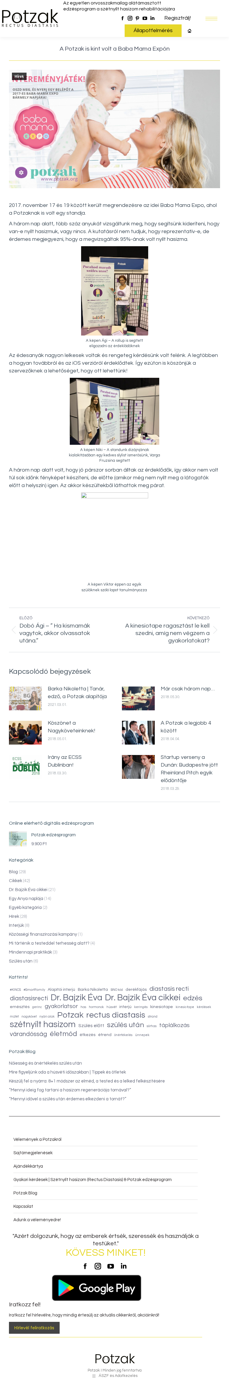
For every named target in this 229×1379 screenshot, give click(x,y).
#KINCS (15, 989)
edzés (192, 998)
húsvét (111, 1007)
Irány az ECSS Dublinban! (65, 761)
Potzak (70, 1015)
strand (152, 1016)
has (83, 1007)
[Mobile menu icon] (211, 18)
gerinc (37, 1007)
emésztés (20, 1007)
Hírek (19, 76)
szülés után (125, 1025)
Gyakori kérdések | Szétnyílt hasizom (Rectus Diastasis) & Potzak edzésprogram (92, 1179)
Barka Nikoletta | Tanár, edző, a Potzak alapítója (77, 692)
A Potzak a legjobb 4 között (186, 727)
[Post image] (25, 698)
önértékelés (123, 1035)
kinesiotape (161, 1007)
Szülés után (21, 961)
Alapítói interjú (61, 990)
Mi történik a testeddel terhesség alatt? (49, 943)
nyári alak (47, 1016)
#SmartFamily (34, 989)
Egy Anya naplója (26, 898)
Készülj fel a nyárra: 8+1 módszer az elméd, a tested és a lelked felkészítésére (87, 1081)
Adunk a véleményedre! (37, 1220)
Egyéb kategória (25, 907)
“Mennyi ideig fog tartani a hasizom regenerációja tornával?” (70, 1090)
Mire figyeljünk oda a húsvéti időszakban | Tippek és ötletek (67, 1072)
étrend (105, 1035)
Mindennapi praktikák (30, 952)
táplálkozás (174, 1025)
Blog (13, 872)
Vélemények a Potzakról (37, 1139)
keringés (141, 1007)
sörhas (152, 1026)
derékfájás (136, 990)
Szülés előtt (91, 1025)
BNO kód (117, 989)
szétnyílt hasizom (43, 1024)
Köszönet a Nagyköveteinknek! (71, 727)
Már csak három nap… (188, 689)
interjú (125, 1007)
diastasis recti (169, 989)
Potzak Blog (25, 1193)
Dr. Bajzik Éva (76, 998)
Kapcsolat (23, 1206)
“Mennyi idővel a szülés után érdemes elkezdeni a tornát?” (67, 1099)
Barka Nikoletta (93, 990)
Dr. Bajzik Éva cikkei (28, 889)
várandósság (28, 1034)
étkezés (87, 1035)
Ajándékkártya (28, 1166)
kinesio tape (185, 1007)
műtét (14, 1016)
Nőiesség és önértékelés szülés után (45, 1063)
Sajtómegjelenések (32, 1153)
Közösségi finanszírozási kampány (43, 934)
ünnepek (142, 1035)
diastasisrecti (29, 998)
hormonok (96, 1007)
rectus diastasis (115, 1015)
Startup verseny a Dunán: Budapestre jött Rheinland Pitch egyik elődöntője (189, 768)
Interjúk (16, 925)
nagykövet (29, 1016)
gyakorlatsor (61, 1006)
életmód (63, 1034)
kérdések (204, 1007)
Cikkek (15, 881)
